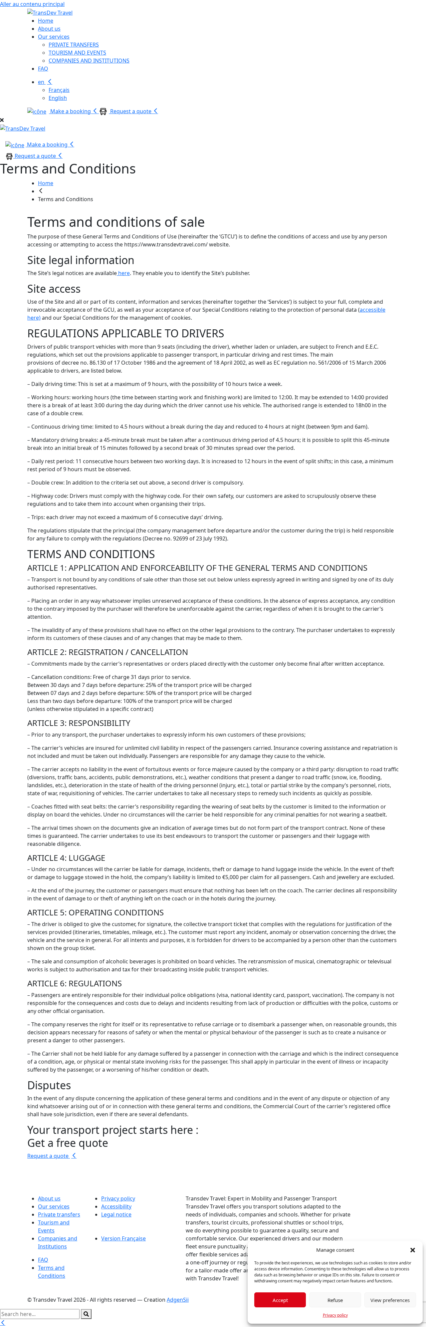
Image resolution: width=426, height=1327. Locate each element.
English (58, 98)
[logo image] (22, 128)
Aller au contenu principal (32, 4)
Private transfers (59, 1214)
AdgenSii (178, 1299)
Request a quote (131, 111)
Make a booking (70, 111)
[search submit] (86, 1314)
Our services (54, 36)
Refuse (335, 1300)
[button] (412, 1249)
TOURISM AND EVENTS (77, 52)
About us (49, 28)
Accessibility (116, 1206)
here (123, 273)
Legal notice (116, 1214)
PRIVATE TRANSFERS (74, 44)
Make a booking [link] (47, 144)
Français (59, 90)
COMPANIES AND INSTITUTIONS (89, 60)
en (42, 82)
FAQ (43, 68)
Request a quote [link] (35, 156)
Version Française (123, 1238)
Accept (280, 1300)
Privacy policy (335, 1315)
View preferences (390, 1300)
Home (45, 20)
